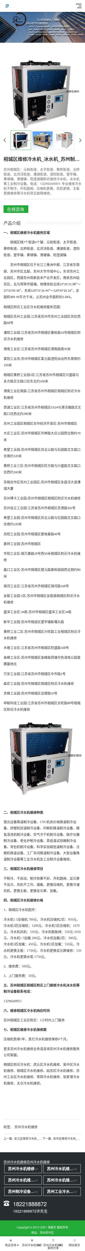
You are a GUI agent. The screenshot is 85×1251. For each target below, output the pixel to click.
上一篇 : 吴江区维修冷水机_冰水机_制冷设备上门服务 (23, 1138)
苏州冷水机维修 (26, 1126)
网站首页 (74, 1245)
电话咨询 (10, 1245)
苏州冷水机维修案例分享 (53, 1246)
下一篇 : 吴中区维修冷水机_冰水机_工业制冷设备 (61, 1138)
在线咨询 (15, 209)
